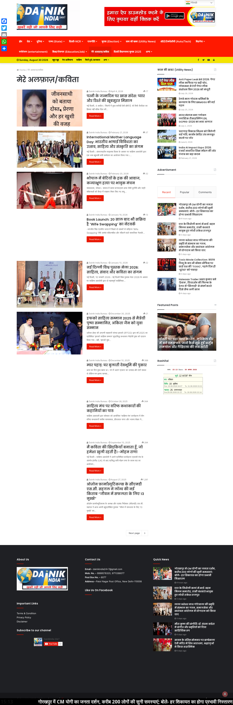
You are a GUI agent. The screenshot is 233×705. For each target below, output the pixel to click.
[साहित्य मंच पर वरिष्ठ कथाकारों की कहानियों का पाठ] (49, 418)
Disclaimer (22, 621)
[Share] (4, 48)
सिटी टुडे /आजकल (92, 59)
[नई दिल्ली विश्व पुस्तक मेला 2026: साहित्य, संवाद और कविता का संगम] (49, 284)
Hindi (193, 2)
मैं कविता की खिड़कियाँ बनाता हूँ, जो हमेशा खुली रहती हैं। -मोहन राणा (115, 449)
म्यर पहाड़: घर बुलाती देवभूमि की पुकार (117, 365)
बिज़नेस (199, 41)
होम (20, 41)
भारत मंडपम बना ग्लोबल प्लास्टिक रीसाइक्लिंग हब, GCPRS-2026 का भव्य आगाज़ (195, 118)
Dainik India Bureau (97, 91)
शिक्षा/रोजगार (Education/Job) (68, 51)
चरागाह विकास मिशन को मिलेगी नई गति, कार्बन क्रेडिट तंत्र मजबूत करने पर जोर (197, 135)
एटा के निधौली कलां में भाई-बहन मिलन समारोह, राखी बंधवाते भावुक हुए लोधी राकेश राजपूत (197, 227)
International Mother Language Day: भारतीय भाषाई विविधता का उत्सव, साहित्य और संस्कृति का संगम (115, 142)
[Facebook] (4, 21)
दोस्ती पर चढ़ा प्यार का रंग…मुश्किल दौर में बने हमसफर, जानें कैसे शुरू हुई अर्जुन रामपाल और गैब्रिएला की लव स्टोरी (186, 343)
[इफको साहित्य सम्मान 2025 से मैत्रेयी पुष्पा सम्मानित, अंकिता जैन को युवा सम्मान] (49, 333)
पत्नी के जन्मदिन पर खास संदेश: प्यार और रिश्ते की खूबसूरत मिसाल (116, 98)
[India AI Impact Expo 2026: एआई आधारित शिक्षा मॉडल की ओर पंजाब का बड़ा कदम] (166, 152)
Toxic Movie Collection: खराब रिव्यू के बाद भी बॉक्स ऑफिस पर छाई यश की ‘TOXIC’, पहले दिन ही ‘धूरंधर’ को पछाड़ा (197, 264)
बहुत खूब (55, 59)
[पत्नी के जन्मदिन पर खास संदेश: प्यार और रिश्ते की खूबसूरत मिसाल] (49, 108)
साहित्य (79, 59)
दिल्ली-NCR (75, 41)
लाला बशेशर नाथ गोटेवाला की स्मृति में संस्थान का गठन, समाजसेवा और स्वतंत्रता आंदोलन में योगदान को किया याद (196, 245)
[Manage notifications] (225, 694)
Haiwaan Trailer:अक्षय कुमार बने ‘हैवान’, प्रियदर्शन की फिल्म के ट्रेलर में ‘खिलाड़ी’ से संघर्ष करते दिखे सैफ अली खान (197, 284)
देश (28, 41)
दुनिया (39, 41)
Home (22, 69)
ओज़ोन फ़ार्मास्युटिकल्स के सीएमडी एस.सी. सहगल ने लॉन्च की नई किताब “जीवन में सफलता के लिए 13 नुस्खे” (115, 491)
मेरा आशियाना (67, 59)
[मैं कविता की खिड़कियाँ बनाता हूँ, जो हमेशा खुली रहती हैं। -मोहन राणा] (49, 457)
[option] (186, 332)
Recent (166, 192)
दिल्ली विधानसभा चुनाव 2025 (127, 51)
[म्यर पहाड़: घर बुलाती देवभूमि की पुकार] (49, 377)
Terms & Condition (26, 613)
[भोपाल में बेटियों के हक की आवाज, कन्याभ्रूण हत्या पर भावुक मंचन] (49, 190)
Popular (184, 192)
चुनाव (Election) (110, 41)
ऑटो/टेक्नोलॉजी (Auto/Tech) (176, 41)
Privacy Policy (24, 617)
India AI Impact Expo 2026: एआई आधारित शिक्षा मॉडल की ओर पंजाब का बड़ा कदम (197, 151)
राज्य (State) (55, 41)
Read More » (95, 116)
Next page (134, 533)
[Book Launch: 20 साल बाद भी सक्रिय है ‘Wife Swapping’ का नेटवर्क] (49, 235)
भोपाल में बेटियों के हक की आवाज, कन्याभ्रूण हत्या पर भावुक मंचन (113, 180)
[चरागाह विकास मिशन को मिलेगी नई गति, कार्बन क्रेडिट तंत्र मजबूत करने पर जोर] (166, 136)
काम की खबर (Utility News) (141, 41)
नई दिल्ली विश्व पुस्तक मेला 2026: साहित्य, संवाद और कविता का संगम (114, 270)
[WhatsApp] (4, 41)
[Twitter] (4, 28)
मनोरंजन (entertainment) (33, 51)
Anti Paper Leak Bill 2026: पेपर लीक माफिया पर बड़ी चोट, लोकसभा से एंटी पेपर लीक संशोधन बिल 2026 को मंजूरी (197, 84)
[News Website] (48, 18)
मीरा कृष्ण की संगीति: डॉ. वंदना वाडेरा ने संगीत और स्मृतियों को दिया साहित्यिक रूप (194, 627)
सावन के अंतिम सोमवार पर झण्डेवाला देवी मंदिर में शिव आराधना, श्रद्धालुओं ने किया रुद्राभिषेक (194, 643)
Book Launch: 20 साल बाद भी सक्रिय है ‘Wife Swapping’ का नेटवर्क (116, 222)
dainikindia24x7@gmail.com (107, 569)
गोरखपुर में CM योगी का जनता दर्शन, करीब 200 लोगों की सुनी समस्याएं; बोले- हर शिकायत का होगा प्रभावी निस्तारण (196, 209)
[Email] (4, 34)
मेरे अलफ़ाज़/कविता (100, 51)
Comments (205, 192)
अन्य (148, 51)
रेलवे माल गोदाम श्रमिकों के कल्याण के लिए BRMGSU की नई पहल (197, 102)
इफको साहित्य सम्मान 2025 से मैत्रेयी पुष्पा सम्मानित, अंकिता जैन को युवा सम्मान (116, 323)
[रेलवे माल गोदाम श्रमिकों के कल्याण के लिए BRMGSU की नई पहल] (166, 103)
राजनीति (91, 41)
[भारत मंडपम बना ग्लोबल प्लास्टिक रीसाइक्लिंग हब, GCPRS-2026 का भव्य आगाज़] (166, 120)
